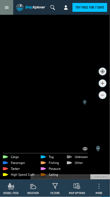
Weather (33, 193)
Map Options (77, 193)
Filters (55, 193)
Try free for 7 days (89, 7)
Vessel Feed (11, 193)
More (99, 193)
